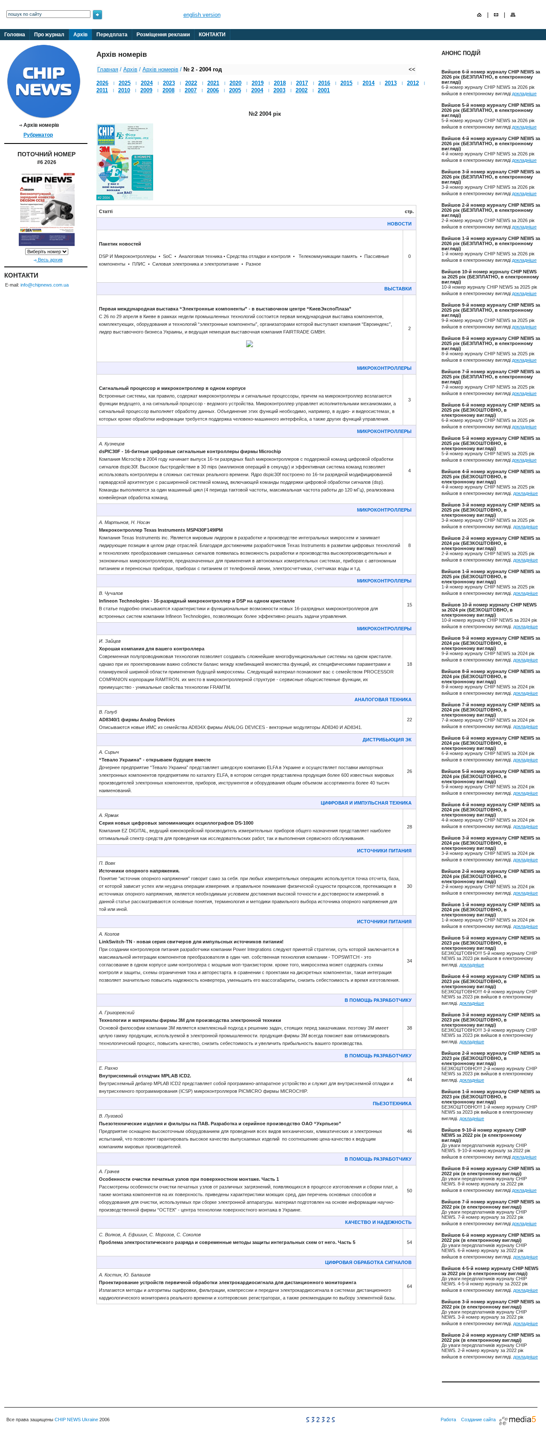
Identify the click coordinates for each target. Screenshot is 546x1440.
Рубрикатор (38, 135)
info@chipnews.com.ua (44, 284)
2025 (125, 83)
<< (412, 69)
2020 (235, 83)
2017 (302, 83)
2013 (391, 83)
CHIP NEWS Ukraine (76, 1419)
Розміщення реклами (163, 35)
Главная (107, 69)
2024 (147, 83)
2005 (235, 90)
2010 (124, 90)
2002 (302, 90)
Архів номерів (160, 69)
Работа (448, 1419)
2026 (102, 83)
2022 (191, 83)
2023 (169, 83)
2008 (168, 90)
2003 (279, 90)
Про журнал (49, 35)
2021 (213, 83)
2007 (191, 90)
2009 (146, 90)
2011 (102, 90)
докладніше (524, 93)
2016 (324, 83)
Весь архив (50, 259)
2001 (324, 90)
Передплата (112, 35)
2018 (280, 83)
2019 (258, 83)
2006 (213, 90)
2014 (369, 83)
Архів (80, 35)
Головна (14, 35)
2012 (413, 83)
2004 (257, 90)
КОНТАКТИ (212, 35)
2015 (346, 83)
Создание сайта (478, 1419)
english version (202, 15)
